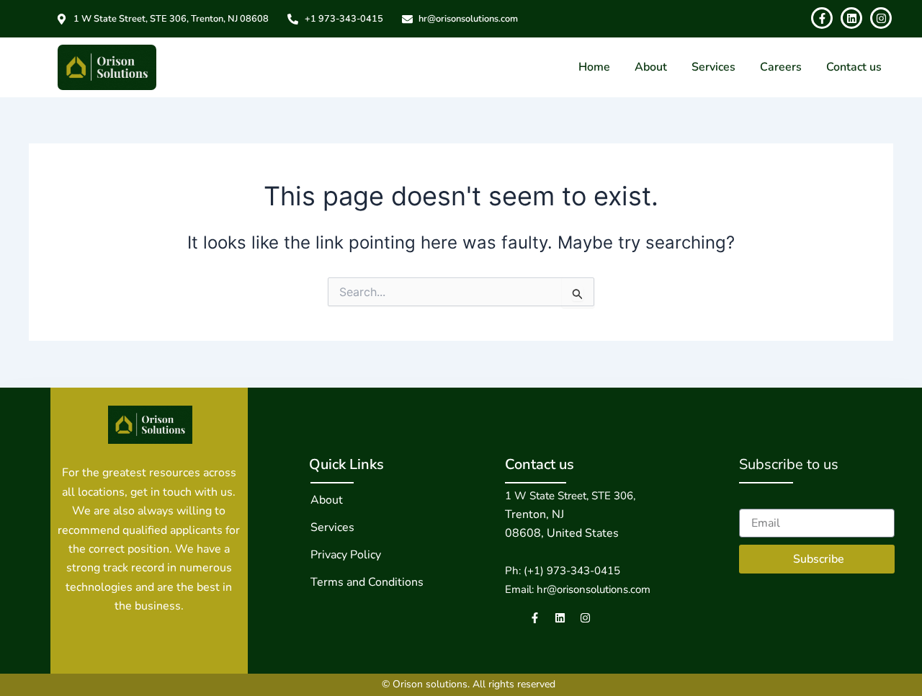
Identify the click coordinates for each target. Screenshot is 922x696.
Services (713, 67)
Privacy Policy (345, 555)
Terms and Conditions (367, 582)
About (651, 67)
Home (594, 67)
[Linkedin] (560, 617)
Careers (781, 67)
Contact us (854, 67)
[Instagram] (585, 617)
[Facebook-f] (534, 617)
